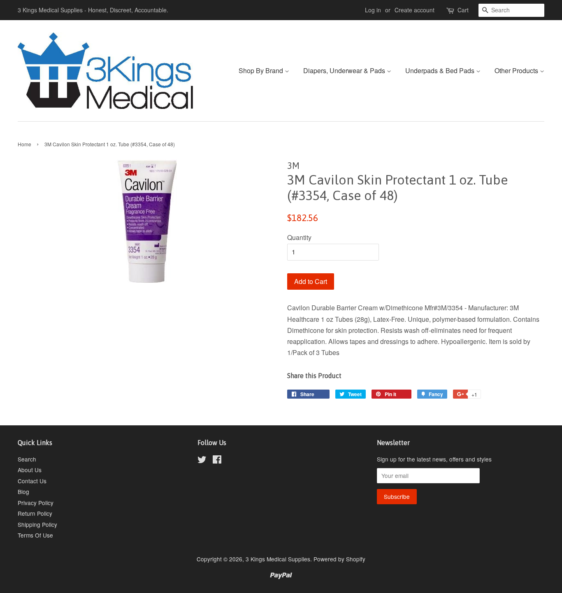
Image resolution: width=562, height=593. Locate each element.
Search (27, 459)
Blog (23, 491)
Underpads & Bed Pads (440, 70)
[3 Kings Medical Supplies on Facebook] (217, 461)
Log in (373, 10)
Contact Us (32, 481)
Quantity (299, 237)
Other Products (517, 70)
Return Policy (35, 513)
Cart (463, 10)
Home (24, 144)
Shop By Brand (262, 70)
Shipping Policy (37, 524)
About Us (30, 470)
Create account (414, 10)
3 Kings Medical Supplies (278, 559)
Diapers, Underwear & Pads (345, 70)
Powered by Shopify (339, 559)
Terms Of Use (35, 535)
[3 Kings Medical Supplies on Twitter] (202, 461)
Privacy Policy (35, 502)
